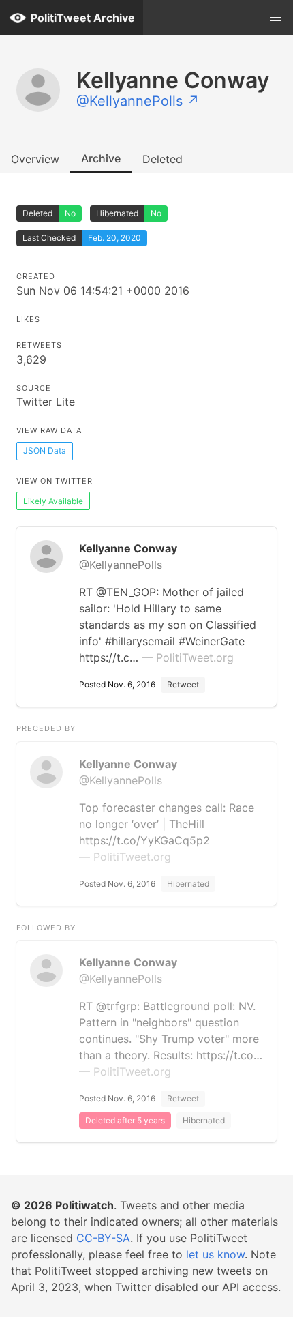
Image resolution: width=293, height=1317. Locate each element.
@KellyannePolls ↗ (138, 101)
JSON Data (44, 450)
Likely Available (53, 501)
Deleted (162, 159)
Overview (35, 159)
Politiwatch (84, 1205)
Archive (101, 158)
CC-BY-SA (103, 1238)
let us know (215, 1254)
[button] (275, 17)
